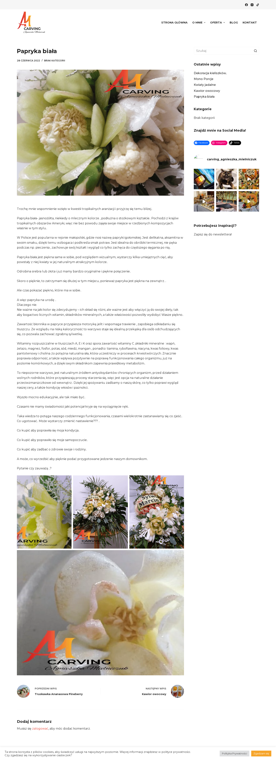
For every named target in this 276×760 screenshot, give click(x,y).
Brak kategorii (54, 60)
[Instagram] (252, 4)
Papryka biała (204, 96)
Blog (234, 22)
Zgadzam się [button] (261, 753)
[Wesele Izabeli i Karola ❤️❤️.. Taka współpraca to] (249, 179)
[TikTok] (257, 4)
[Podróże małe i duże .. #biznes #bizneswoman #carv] (204, 179)
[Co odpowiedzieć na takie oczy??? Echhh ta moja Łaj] (226, 179)
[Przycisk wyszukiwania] (255, 50)
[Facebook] (246, 4)
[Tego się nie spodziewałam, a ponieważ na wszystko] (226, 201)
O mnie (197, 22)
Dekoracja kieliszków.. (210, 73)
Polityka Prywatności (234, 753)
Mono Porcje (203, 79)
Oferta (216, 22)
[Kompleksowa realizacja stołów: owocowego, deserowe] (204, 201)
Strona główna (174, 22)
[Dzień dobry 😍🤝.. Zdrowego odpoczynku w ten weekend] (249, 201)
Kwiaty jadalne (205, 85)
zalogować (40, 728)
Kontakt (250, 22)
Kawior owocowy (207, 91)
